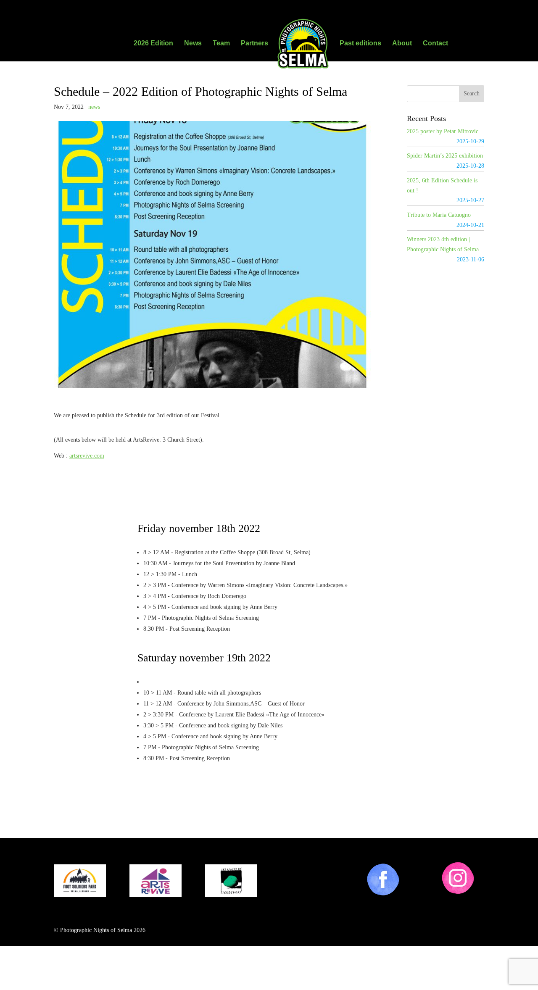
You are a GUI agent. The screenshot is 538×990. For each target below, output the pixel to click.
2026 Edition (153, 43)
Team (221, 43)
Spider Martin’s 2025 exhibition (445, 156)
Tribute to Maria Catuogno (439, 215)
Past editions (360, 43)
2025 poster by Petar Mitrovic (442, 131)
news (94, 107)
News (193, 43)
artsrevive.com (86, 456)
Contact (435, 43)
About (402, 43)
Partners (254, 43)
